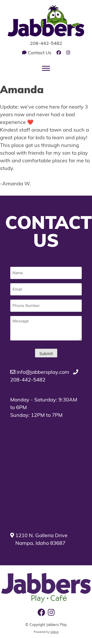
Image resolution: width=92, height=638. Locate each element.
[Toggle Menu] (46, 68)
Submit (46, 353)
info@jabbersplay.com (42, 372)
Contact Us (39, 53)
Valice (54, 632)
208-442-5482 (46, 43)
